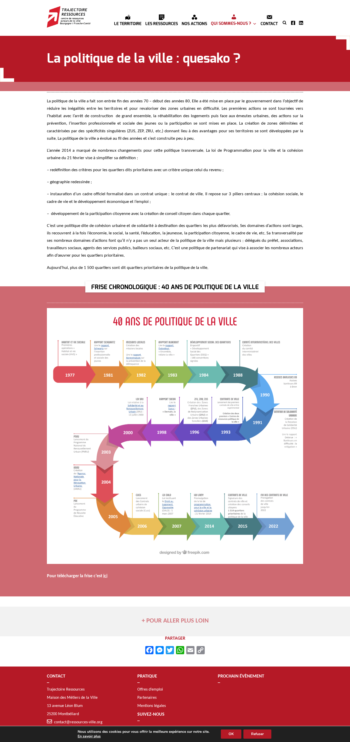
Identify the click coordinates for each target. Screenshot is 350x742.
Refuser (257, 734)
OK (231, 734)
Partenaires (147, 698)
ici (105, 576)
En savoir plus (89, 736)
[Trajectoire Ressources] (68, 17)
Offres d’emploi (150, 690)
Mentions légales (151, 706)
